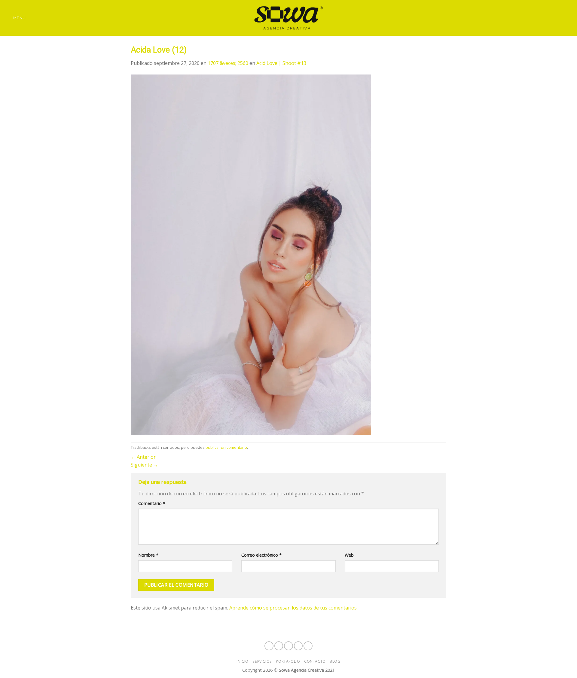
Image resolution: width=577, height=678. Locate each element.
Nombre (148, 555)
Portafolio (288, 661)
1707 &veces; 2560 (228, 63)
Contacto (315, 661)
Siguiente (144, 464)
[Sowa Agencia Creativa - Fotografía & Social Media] (288, 18)
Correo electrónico (261, 555)
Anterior (143, 457)
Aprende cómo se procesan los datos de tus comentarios (293, 607)
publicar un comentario (226, 447)
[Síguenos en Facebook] (537, 17)
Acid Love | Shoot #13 (281, 63)
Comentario (151, 503)
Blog (335, 661)
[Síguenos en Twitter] (560, 17)
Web (349, 555)
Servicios (262, 661)
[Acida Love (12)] (251, 254)
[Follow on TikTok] (553, 17)
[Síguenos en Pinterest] (568, 17)
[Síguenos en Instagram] (545, 17)
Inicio (243, 661)
